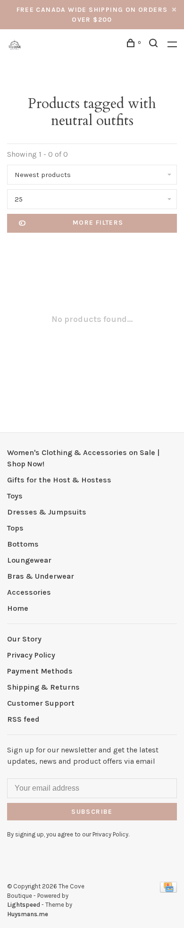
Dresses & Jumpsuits (46, 511)
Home (17, 608)
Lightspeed (23, 904)
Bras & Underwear (40, 576)
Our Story (24, 638)
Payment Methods (40, 670)
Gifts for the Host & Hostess (59, 479)
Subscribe (92, 812)
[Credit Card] (168, 890)
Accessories (29, 592)
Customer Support (41, 703)
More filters (98, 223)
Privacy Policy (31, 654)
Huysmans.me (27, 914)
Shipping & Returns (43, 687)
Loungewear (29, 560)
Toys (15, 495)
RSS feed (23, 719)
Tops (15, 527)
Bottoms (23, 544)
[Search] (154, 45)
